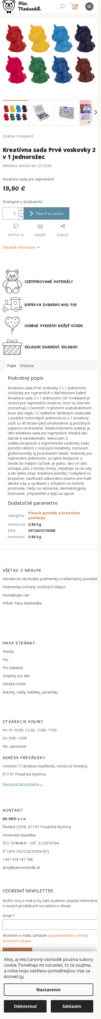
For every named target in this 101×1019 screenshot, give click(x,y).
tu (21, 976)
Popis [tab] (11, 365)
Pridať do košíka (50, 213)
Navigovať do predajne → (23, 784)
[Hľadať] (62, 6)
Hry (5, 659)
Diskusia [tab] (27, 365)
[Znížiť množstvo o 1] (21, 216)
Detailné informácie (19, 247)
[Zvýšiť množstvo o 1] (21, 210)
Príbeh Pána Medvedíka (22, 603)
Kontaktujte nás (16, 595)
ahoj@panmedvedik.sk (21, 867)
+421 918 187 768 (18, 859)
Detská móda (14, 683)
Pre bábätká (13, 667)
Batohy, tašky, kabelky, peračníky (30, 692)
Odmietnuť (25, 1006)
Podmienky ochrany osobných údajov (34, 586)
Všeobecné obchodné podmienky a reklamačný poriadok (50, 578)
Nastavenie (49, 990)
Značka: (18, 136)
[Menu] (89, 6)
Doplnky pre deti (16, 675)
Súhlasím (71, 1006)
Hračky (8, 651)
